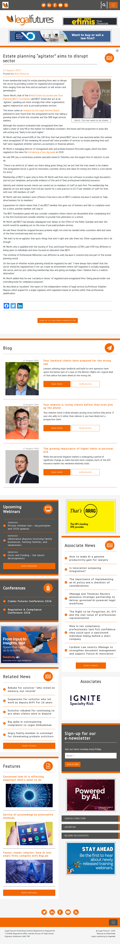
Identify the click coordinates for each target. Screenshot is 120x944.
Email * (70, 755)
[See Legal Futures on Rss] (66, 5)
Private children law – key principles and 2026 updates (29, 527)
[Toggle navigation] (113, 5)
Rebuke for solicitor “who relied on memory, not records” (31, 689)
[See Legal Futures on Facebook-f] (54, 5)
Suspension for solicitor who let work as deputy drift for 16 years (30, 701)
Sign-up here (72, 764)
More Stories (29, 746)
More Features (29, 892)
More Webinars (29, 566)
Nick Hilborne (22, 73)
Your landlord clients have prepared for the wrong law (77, 362)
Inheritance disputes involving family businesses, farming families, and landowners (30, 542)
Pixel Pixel (110, 933)
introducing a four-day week (41, 152)
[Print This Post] (117, 50)
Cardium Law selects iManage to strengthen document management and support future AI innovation (92, 650)
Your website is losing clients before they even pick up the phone (78, 406)
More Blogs (85, 384)
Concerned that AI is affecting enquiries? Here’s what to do (23, 778)
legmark (111, 936)
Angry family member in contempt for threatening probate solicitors (31, 734)
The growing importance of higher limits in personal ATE (78, 450)
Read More (56, 384)
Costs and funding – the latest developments (26, 557)
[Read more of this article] (29, 795)
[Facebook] (6, 306)
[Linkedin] (20, 306)
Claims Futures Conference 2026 (30, 601)
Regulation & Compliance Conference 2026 (25, 611)
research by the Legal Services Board (41, 110)
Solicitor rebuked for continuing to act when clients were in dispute (31, 712)
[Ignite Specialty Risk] (76, 700)
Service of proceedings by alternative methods (28, 816)
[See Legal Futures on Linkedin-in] (49, 5)
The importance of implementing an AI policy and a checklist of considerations (91, 582)
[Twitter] (13, 306)
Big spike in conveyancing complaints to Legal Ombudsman (30, 723)
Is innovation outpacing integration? (85, 569)
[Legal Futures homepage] (30, 20)
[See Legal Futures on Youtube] (60, 5)
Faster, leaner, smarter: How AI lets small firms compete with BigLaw (27, 854)
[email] (91, 756)
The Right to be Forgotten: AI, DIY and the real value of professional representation (92, 615)
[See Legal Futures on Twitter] (43, 5)
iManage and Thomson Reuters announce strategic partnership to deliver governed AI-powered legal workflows (92, 598)
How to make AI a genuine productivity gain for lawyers (88, 558)
